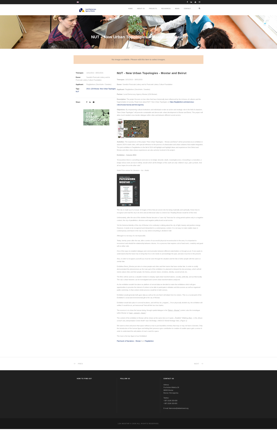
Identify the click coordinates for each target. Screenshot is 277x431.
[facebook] (187, 2)
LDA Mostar (95, 89)
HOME (130, 8)
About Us (141, 8)
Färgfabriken (149, 341)
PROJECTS (153, 8)
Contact (187, 8)
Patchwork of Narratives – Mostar (129, 341)
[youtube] (195, 2)
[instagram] (199, 2)
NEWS (177, 8)
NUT (77, 91)
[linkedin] (191, 2)
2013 (88, 89)
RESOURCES (166, 8)
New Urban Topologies (108, 89)
